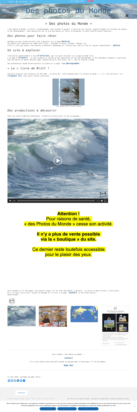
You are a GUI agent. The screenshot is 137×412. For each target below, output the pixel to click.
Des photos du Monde (68, 11)
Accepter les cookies (48, 409)
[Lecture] (10, 201)
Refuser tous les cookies (67, 409)
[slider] (56, 200)
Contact (73, 292)
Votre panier (26, 2)
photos (116, 45)
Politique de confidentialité (88, 409)
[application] (57, 161)
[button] (58, 161)
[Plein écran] (105, 201)
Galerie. (66, 41)
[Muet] (102, 201)
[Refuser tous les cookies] (134, 406)
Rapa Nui (68, 365)
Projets (22, 58)
